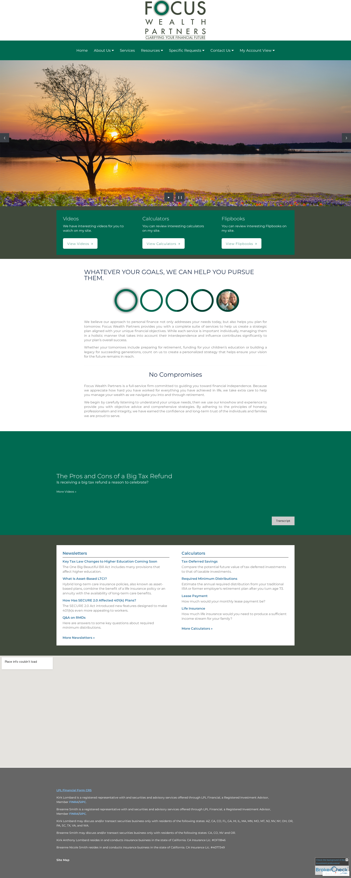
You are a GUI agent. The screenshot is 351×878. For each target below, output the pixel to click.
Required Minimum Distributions (209, 579)
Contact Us (220, 50)
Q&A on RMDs (74, 618)
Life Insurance (193, 608)
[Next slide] (346, 137)
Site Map (62, 860)
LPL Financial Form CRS (74, 790)
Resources (150, 50)
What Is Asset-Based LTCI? (85, 579)
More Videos (66, 491)
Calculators (193, 553)
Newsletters (75, 553)
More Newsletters (79, 638)
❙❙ (180, 197)
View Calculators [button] (161, 244)
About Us (102, 50)
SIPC (82, 802)
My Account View (256, 50)
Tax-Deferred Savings (200, 561)
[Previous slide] (4, 137)
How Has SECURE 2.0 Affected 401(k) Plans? (99, 600)
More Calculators (197, 628)
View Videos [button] (78, 244)
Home (82, 50)
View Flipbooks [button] (239, 244)
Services (127, 50)
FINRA (73, 802)
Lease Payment (195, 596)
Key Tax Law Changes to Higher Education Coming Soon (110, 561)
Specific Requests (185, 50)
